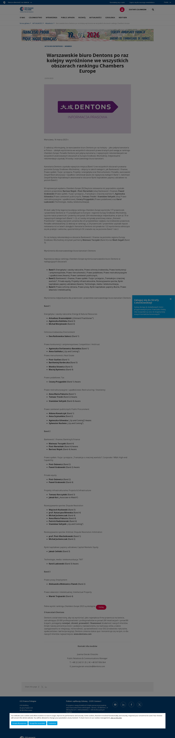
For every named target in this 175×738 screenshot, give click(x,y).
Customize (52, 723)
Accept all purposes (19, 723)
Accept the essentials (37, 723)
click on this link (116, 718)
